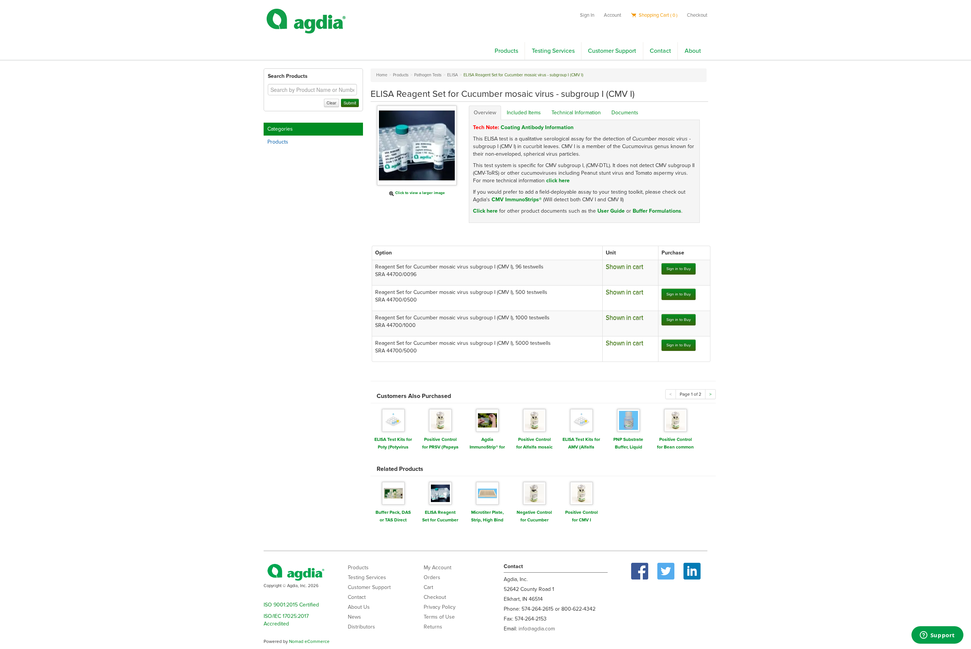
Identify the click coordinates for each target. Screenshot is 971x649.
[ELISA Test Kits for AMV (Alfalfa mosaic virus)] (581, 420)
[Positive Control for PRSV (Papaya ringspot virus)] (440, 420)
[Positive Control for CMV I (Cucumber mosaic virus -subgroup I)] (581, 493)
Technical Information (576, 112)
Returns (433, 627)
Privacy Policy (440, 607)
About (693, 51)
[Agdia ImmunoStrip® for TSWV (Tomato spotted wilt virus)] (487, 420)
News (354, 617)
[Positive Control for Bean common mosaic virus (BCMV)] (675, 420)
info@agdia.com (536, 628)
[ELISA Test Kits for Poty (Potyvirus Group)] (393, 420)
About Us (359, 607)
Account (612, 15)
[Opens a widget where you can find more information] (937, 635)
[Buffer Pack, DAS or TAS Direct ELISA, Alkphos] (393, 493)
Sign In (587, 15)
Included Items (524, 112)
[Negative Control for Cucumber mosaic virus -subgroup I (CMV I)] (534, 493)
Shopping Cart (657, 15)
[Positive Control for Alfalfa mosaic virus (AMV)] (534, 420)
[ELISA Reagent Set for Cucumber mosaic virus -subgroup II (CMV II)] (440, 493)
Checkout (697, 15)
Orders (432, 577)
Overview (485, 112)
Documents (624, 112)
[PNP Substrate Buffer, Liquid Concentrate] (628, 420)
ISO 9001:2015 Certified (291, 605)
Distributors (361, 627)
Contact (660, 51)
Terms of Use (439, 617)
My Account (437, 567)
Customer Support (612, 51)
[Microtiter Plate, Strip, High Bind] (487, 493)
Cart (428, 587)
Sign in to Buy (678, 268)
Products (506, 51)
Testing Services (553, 51)
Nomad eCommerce (309, 641)
